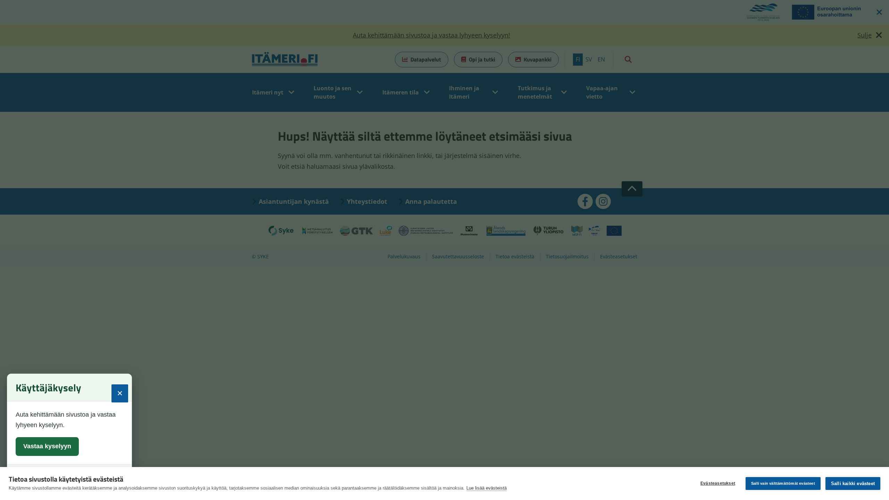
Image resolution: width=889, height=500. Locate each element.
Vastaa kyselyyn (47, 446)
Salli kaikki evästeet (853, 483)
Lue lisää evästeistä (486, 488)
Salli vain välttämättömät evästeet (783, 483)
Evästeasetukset (717, 483)
